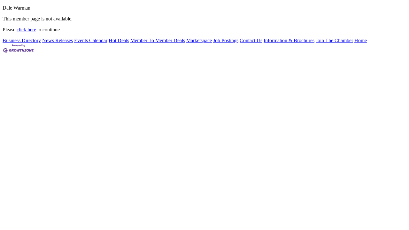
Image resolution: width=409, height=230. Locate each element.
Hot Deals (119, 40)
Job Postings (225, 40)
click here (26, 29)
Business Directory (22, 40)
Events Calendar (90, 40)
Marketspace (199, 40)
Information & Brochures (289, 40)
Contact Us (251, 40)
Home (360, 40)
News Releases (57, 40)
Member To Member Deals (157, 40)
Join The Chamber (334, 40)
